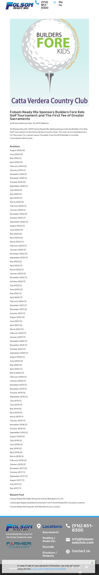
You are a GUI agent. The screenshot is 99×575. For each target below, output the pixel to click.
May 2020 (14, 365)
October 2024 (16, 218)
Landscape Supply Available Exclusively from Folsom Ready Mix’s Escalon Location (47, 503)
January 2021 (16, 337)
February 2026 (17, 166)
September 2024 (17, 222)
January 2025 (16, 210)
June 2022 (15, 289)
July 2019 (14, 401)
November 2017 (17, 468)
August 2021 (16, 317)
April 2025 (14, 198)
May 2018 (14, 448)
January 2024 (16, 250)
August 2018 (16, 436)
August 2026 (16, 150)
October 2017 (16, 472)
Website (45, 123)
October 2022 (16, 281)
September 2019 (17, 397)
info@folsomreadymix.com (83, 541)
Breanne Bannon (20, 123)
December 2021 (17, 305)
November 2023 (17, 254)
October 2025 (16, 182)
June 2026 (15, 154)
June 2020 (15, 361)
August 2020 (16, 357)
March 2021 (15, 329)
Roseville (48, 546)
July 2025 (14, 190)
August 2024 (16, 226)
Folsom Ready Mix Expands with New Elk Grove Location (35, 507)
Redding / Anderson (49, 539)
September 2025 (17, 186)
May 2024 (14, 234)
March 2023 (15, 270)
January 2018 (16, 464)
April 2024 (15, 238)
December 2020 (17, 341)
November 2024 (17, 214)
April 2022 (14, 297)
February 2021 (16, 333)
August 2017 (16, 480)
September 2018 (17, 432)
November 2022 (17, 277)
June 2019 (14, 405)
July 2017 (14, 484)
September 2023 (17, 258)
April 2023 (14, 266)
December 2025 (17, 174)
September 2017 (17, 476)
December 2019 (17, 385)
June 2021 (14, 321)
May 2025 (14, 194)
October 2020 (16, 349)
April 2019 (14, 413)
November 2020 (17, 345)
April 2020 (15, 369)
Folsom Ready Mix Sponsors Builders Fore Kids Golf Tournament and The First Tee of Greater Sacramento (47, 115)
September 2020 (17, 353)
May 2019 (14, 409)
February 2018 (16, 460)
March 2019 (15, 417)
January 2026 (16, 170)
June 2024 (15, 230)
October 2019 (16, 393)
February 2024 (17, 246)
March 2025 (15, 202)
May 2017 (14, 488)
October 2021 (16, 313)
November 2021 (17, 309)
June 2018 (14, 444)
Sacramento (51, 532)
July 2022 (14, 285)
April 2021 (14, 325)
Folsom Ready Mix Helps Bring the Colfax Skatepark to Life (36, 499)
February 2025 (16, 206)
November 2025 (17, 178)
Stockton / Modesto (50, 554)
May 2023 (14, 262)
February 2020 (17, 377)
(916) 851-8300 (82, 528)
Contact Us (81, 551)
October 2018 (16, 429)
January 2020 (16, 381)
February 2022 (17, 301)
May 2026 (14, 158)
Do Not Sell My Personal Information (48, 569)
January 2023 (16, 274)
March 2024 (15, 242)
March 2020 (15, 373)
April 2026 (14, 162)
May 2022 (14, 293)
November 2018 (17, 425)
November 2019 (17, 389)
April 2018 (14, 452)
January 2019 (16, 421)
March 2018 (15, 456)
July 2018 (14, 440)
